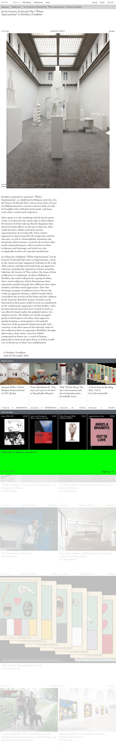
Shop (48, 2)
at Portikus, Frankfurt (14, 352)
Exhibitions (38, 2)
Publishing (27, 2)
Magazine (16, 2)
